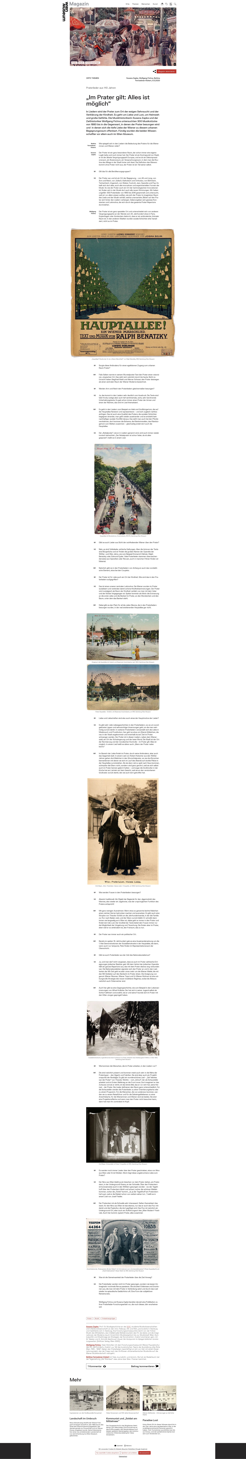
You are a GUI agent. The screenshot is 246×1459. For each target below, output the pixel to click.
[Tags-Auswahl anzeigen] (166, 4)
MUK (128, 1327)
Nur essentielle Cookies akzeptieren (107, 1453)
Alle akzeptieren (144, 1453)
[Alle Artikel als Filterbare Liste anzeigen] (171, 4)
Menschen (146, 4)
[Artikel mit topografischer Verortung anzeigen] (162, 4)
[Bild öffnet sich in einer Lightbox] (123, 489)
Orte (127, 4)
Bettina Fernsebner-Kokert (97, 1357)
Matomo (129, 1445)
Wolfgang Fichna (93, 1345)
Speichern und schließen (129, 1453)
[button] (123, 1366)
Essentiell (119, 1445)
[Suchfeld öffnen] (175, 4)
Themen (135, 4)
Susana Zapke (92, 1327)
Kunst (155, 4)
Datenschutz (123, 1456)
